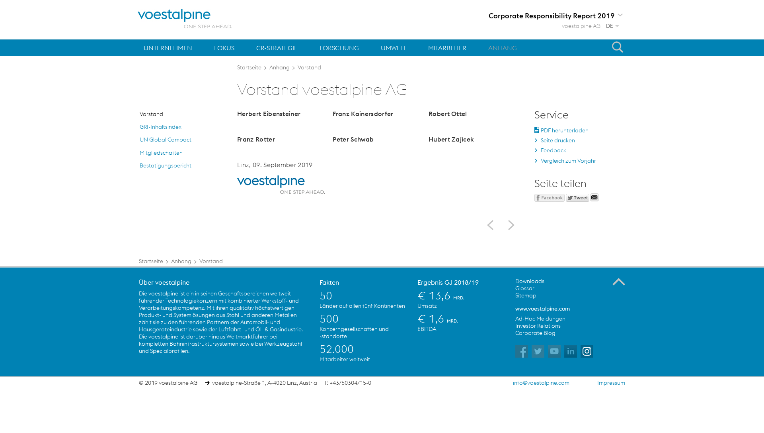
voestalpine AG (581, 26)
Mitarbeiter (447, 47)
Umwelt (393, 47)
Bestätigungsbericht (165, 165)
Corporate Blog (535, 333)
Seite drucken (558, 140)
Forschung (339, 47)
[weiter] (508, 225)
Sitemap (525, 295)
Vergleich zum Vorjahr (568, 160)
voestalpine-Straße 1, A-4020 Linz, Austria (264, 382)
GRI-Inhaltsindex (160, 126)
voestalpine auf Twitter (538, 351)
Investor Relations (538, 325)
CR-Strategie (277, 47)
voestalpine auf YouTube (554, 351)
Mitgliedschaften (161, 152)
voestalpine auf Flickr (570, 351)
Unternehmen (168, 47)
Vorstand (151, 114)
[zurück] (493, 225)
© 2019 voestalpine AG (168, 382)
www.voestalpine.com (542, 308)
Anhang (502, 47)
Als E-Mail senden (594, 197)
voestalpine (185, 19)
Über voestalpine (164, 282)
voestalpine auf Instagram (587, 351)
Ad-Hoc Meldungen (540, 318)
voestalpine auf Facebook (521, 351)
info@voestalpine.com (541, 382)
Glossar (524, 288)
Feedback (553, 150)
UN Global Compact (165, 139)
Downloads (529, 281)
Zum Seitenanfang (618, 282)
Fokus (224, 47)
